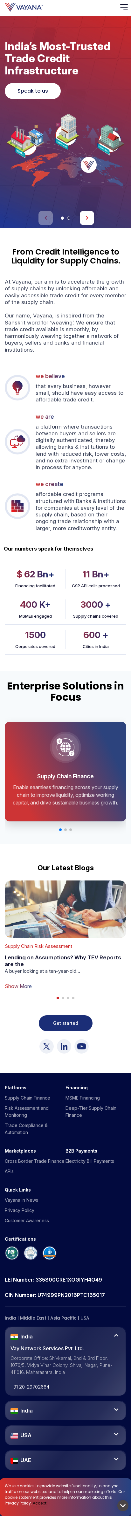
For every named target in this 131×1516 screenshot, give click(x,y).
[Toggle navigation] (125, 7)
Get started (65, 1023)
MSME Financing (83, 1098)
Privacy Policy (18, 1503)
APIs (9, 1171)
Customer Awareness (27, 1220)
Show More (18, 986)
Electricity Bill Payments (90, 1161)
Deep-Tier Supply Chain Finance (91, 1111)
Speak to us (32, 91)
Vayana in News (21, 1200)
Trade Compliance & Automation (26, 1129)
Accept (39, 1503)
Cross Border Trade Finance (35, 1161)
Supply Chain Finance (27, 1098)
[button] (62, 218)
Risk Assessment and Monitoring (27, 1111)
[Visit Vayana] (46, 1046)
